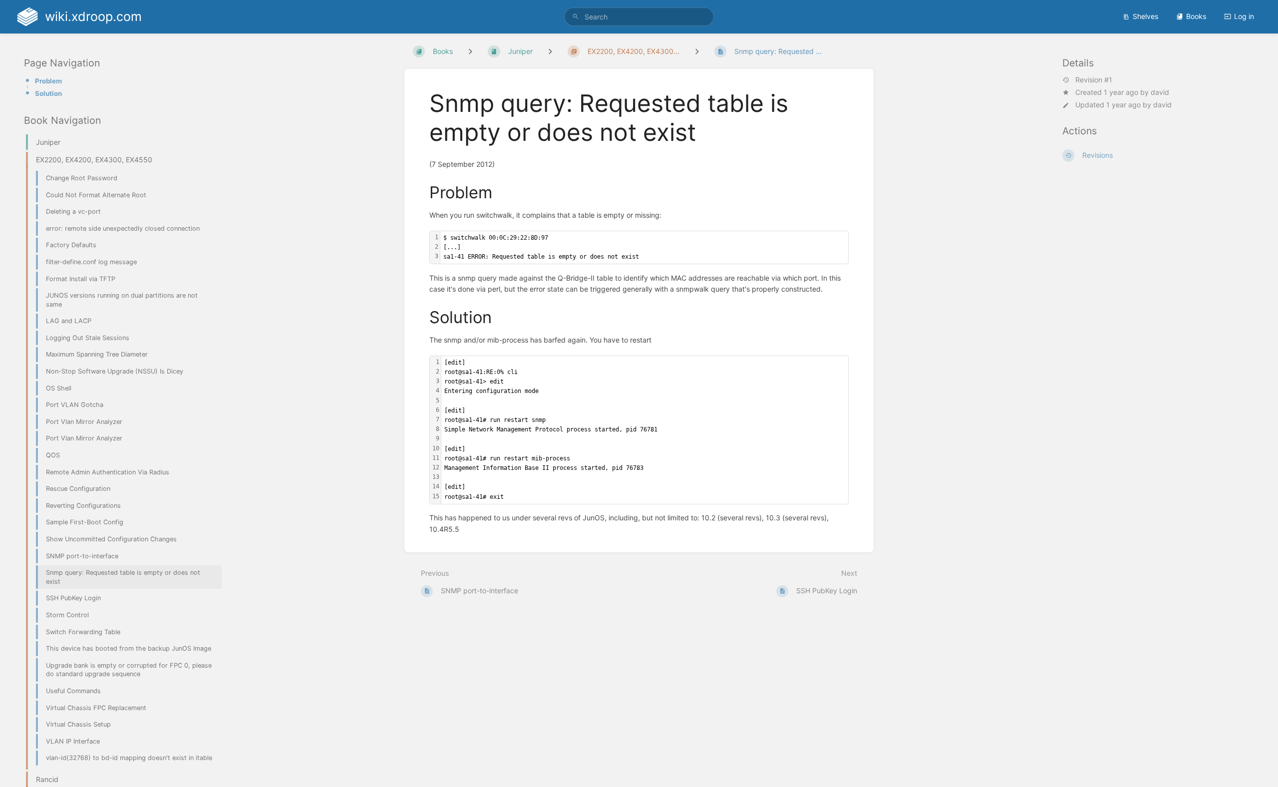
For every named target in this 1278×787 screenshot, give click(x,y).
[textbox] (644, 247)
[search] (639, 16)
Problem (48, 81)
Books (1196, 16)
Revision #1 (1093, 80)
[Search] (575, 16)
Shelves (1145, 16)
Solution (48, 93)
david (1160, 92)
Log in (1244, 16)
